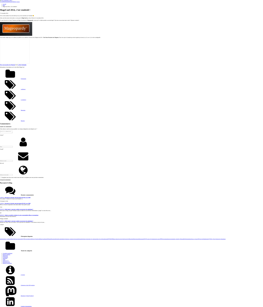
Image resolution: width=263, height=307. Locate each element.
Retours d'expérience (7, 263)
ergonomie (76, 239)
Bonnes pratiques (6, 254)
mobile (138, 239)
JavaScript (122, 239)
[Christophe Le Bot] (6, 0)
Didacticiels (5, 255)
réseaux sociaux (194, 239)
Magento (23, 120)
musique (142, 239)
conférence (23, 89)
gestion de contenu (91, 239)
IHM (112, 239)
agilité (11, 239)
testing (207, 239)
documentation (61, 239)
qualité (182, 239)
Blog (14, 1)
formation (81, 239)
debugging (52, 239)
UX (209, 239)
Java (119, 239)
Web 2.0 (212, 239)
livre (128, 239)
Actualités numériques (7, 253)
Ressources (11, 1)
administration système (5, 239)
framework (85, 239)
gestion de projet (99, 239)
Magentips (23, 110)
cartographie (20, 239)
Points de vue (6, 260)
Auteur (2, 135)
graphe (104, 239)
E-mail (1, 149)
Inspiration (5, 258)
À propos (18, 1)
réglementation (187, 239)
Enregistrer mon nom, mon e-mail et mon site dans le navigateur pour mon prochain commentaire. (23, 177)
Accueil (1, 1)
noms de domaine (151, 239)
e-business (66, 239)
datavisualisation (43, 239)
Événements (23, 78)
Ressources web (6, 262)
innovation (115, 239)
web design (216, 239)
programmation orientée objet (175, 239)
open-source (157, 239)
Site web (2, 163)
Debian (48, 239)
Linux (125, 239)
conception (27, 239)
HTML (109, 239)
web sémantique (222, 239)
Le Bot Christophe (22, 64)
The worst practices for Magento (7, 64)
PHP (161, 239)
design (56, 239)
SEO (199, 239)
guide (107, 239)
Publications (6, 1)
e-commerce (23, 99)
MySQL (145, 239)
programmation (165, 239)
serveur (201, 239)
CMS (24, 239)
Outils (4, 259)
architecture (14, 239)
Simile (204, 239)
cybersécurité (37, 239)
